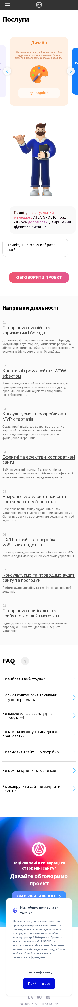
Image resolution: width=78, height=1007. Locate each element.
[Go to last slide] (7, 71)
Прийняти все (39, 983)
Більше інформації (39, 972)
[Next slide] (71, 71)
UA (30, 997)
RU (39, 997)
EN (48, 997)
